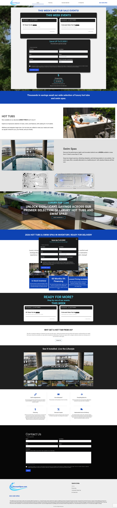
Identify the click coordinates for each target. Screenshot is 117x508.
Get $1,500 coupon (34, 69)
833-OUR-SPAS (103, 2)
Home (38, 2)
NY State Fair (81, 2)
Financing (50, 2)
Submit (28, 470)
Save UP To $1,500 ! (58, 41)
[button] (25, 366)
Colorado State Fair (65, 2)
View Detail (52, 31)
